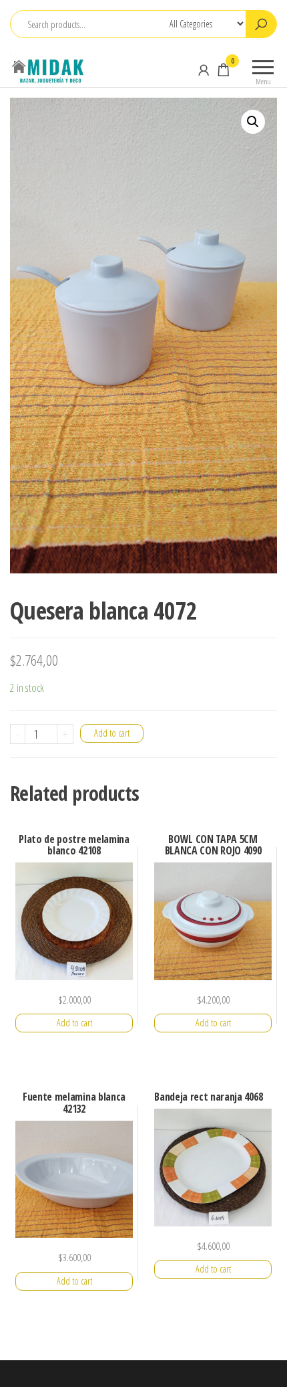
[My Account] (204, 70)
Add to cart (111, 733)
